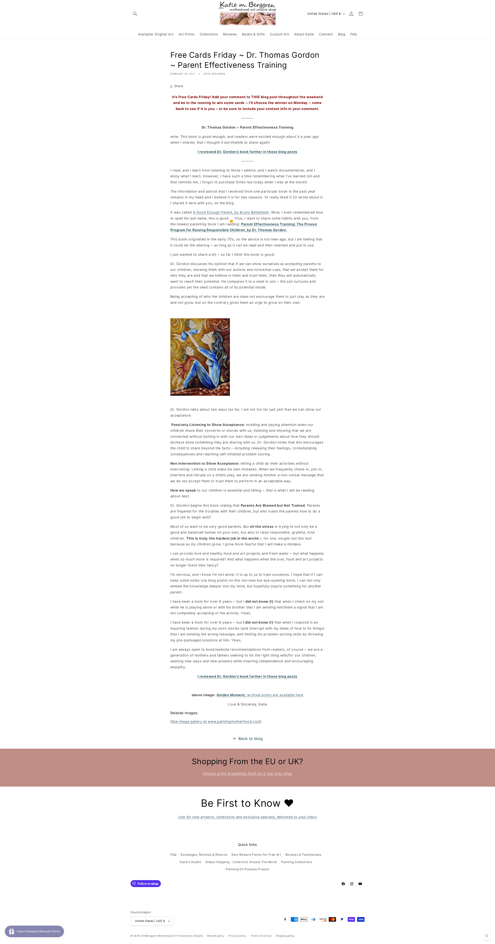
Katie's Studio (190, 862)
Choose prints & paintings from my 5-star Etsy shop (247, 774)
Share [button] (178, 86)
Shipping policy (285, 935)
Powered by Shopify (190, 935)
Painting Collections (296, 862)
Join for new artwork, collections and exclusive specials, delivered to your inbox (247, 817)
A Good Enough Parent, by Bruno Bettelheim (231, 212)
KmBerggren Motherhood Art (159, 935)
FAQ (173, 854)
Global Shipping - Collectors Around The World (241, 862)
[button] (135, 13)
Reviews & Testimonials (303, 854)
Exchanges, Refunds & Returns (204, 854)
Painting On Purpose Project (247, 869)
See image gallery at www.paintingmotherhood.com (216, 721)
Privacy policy (238, 935)
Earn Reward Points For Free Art (256, 854)
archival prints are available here (260, 695)
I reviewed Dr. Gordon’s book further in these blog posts (247, 152)
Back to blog (250, 738)
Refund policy (215, 935)
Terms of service (261, 935)
